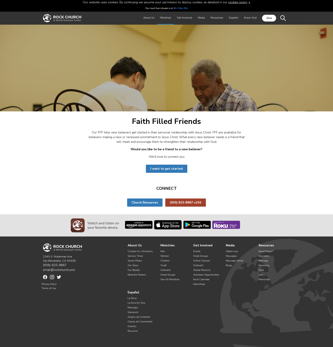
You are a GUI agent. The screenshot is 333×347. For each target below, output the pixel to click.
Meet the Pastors (137, 274)
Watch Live (232, 251)
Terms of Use (49, 288)
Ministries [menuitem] (165, 17)
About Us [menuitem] (148, 17)
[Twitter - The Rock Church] (59, 277)
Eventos (132, 326)
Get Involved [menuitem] (184, 17)
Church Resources (145, 202)
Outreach (165, 270)
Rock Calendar (201, 279)
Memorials (264, 279)
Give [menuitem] (269, 18)
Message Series (234, 260)
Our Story (133, 265)
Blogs (229, 265)
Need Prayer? (266, 251)
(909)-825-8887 (55, 265)
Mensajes (133, 307)
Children (165, 260)
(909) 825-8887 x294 (185, 202)
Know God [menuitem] (250, 17)
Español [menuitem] (233, 17)
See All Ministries (170, 279)
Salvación (133, 312)
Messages (231, 256)
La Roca (132, 298)
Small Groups (167, 274)
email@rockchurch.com (59, 270)
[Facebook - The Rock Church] (45, 277)
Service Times (135, 256)
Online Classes (201, 260)
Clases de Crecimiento (140, 321)
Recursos (133, 331)
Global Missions (202, 270)
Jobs (261, 274)
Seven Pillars (135, 260)
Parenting (264, 265)
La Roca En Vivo (136, 302)
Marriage (263, 260)
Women (164, 256)
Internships (199, 284)
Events (196, 251)
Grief (261, 270)
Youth (163, 265)
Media (230, 245)
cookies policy (237, 2)
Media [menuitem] (201, 17)
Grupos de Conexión (139, 317)
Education (264, 256)
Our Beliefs (134, 270)
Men (162, 251)
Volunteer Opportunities (206, 274)
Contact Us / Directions (140, 251)
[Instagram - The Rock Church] (52, 277)
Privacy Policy (49, 284)
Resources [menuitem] (217, 17)
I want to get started (166, 169)
